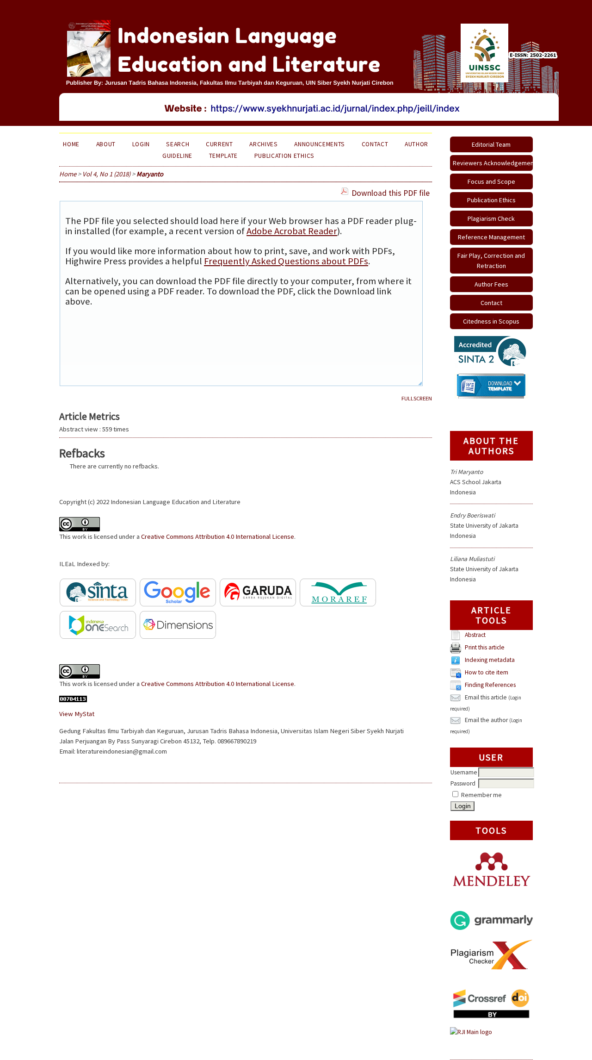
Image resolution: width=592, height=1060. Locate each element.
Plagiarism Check (491, 218)
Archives (263, 144)
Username (463, 772)
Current (219, 144)
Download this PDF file (391, 193)
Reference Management (491, 237)
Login (141, 144)
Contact (491, 303)
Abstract (475, 635)
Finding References (490, 685)
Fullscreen (416, 398)
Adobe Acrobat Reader (292, 231)
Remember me (481, 795)
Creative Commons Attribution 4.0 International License (217, 536)
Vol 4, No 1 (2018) (106, 174)
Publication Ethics (491, 200)
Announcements (319, 144)
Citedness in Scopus (491, 321)
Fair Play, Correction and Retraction (491, 260)
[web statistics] (73, 700)
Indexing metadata (490, 660)
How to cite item (486, 673)
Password (462, 783)
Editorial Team (491, 144)
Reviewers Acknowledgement (493, 163)
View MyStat (76, 714)
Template (223, 156)
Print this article (485, 648)
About (106, 144)
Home (71, 144)
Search (177, 144)
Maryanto (149, 174)
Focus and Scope (491, 181)
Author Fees (491, 284)
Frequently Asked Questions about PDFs (286, 261)
